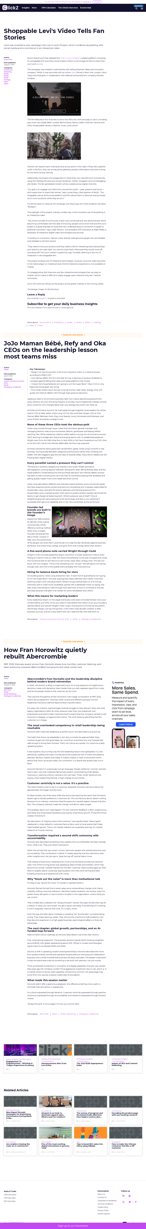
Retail (6, 78)
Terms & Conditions (105, 1204)
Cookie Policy (103, 1207)
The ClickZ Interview (68, 8)
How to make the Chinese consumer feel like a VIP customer (125, 1141)
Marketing (8, 72)
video (73, 72)
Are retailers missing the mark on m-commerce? (20, 1141)
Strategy (7, 80)
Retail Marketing (10, 694)
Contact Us (102, 1197)
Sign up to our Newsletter (73, 1225)
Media (6, 74)
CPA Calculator (10, 1198)
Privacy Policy (103, 1210)
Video (6, 82)
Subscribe (138, 6)
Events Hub (85, 8)
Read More (87, 2)
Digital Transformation (22, 1059)
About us (101, 1194)
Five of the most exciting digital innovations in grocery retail (55, 1141)
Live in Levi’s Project (70, 58)
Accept (97, 2)
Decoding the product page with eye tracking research (125, 1110)
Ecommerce (8, 70)
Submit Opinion (104, 1214)
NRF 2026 (7, 690)
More (34, 8)
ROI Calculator (10, 1201)
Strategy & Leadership (12, 387)
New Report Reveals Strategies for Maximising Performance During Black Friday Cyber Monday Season (20, 1110)
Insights (25, 8)
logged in (43, 298)
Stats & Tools (10, 1191)
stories (40, 64)
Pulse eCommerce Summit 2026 (54, 619)
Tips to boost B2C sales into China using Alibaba (90, 1141)
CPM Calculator (49, 8)
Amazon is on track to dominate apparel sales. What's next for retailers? (55, 1110)
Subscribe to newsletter (107, 1201)
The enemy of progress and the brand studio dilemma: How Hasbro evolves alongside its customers (90, 1110)
